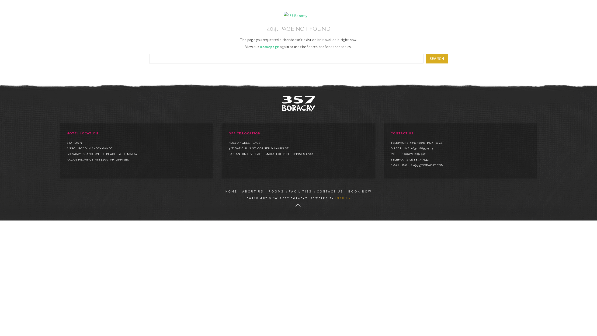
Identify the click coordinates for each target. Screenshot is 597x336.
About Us (253, 191)
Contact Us (330, 191)
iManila (343, 198)
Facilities (300, 191)
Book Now (360, 191)
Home (231, 191)
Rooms (276, 191)
